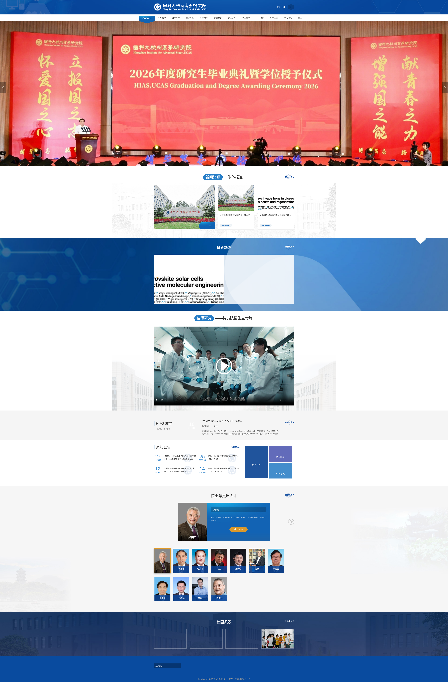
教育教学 (218, 18)
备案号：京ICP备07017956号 (239, 679)
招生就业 (232, 18)
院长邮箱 (280, 457)
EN (283, 7)
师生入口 (302, 18)
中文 (278, 7)
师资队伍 (190, 18)
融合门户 (256, 465)
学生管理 (246, 18)
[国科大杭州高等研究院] (180, 7)
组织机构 (162, 18)
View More (238, 529)
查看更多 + (289, 177)
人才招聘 (260, 18)
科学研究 (204, 18)
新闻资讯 (288, 18)
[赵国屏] (162, 560)
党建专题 (176, 18)
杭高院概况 (147, 18)
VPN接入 (280, 474)
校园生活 (274, 18)
